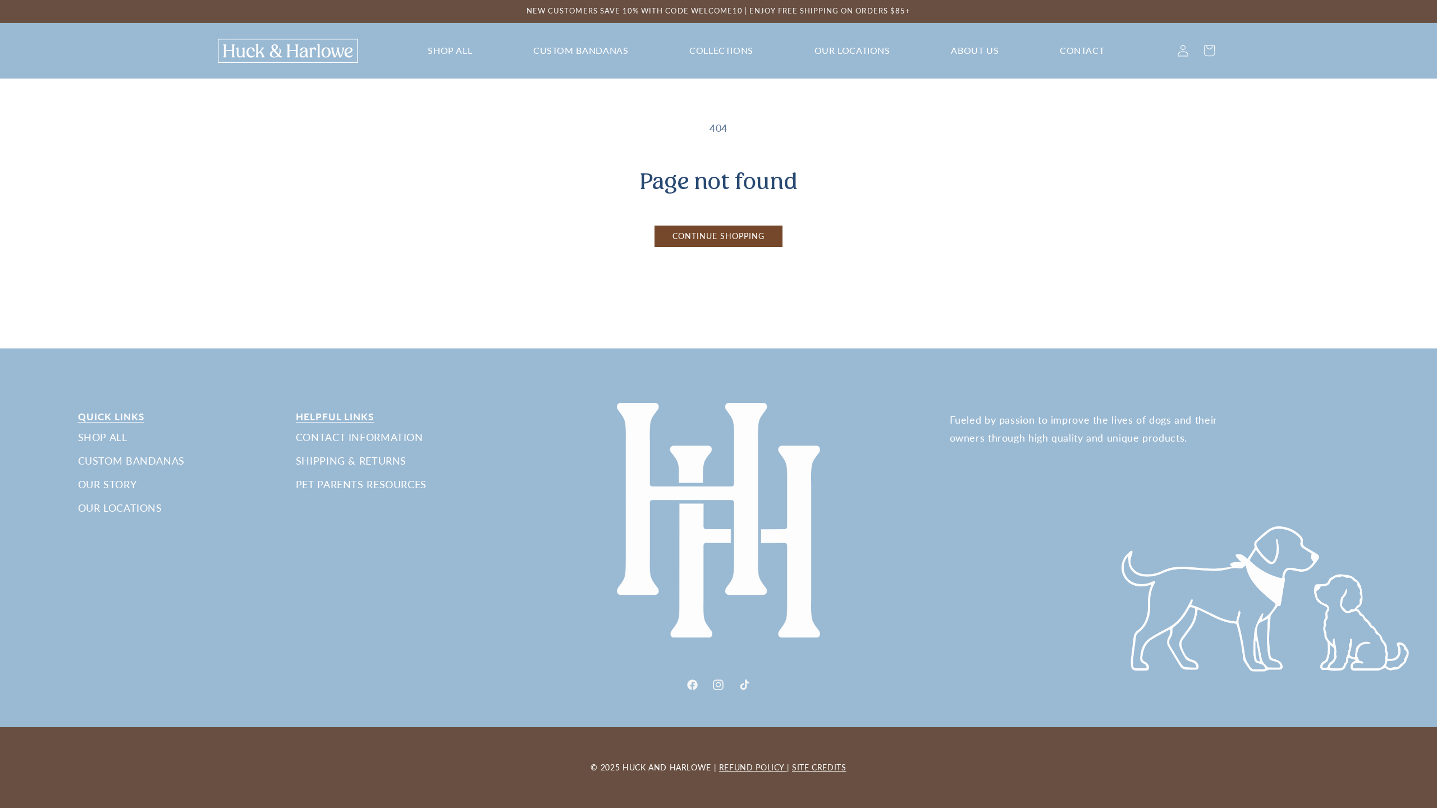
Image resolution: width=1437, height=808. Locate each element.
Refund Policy (753, 767)
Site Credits (819, 767)
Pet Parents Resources (361, 484)
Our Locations (120, 508)
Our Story (107, 484)
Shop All (102, 437)
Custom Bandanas (131, 460)
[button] (450, 50)
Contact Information (359, 437)
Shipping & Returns (351, 460)
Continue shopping (718, 236)
